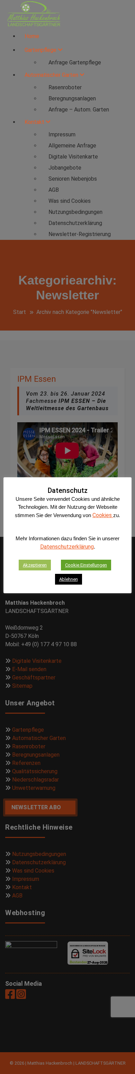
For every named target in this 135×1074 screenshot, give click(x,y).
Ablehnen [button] (68, 579)
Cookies (102, 515)
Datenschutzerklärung (67, 546)
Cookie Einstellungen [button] (86, 565)
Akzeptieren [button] (35, 565)
